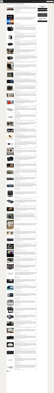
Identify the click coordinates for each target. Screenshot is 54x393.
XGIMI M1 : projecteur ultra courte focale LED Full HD (22, 270)
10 (42, 8)
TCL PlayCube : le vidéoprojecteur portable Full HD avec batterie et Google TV (25, 156)
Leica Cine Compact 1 (18, 189)
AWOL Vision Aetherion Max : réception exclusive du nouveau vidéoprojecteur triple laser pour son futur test (25, 342)
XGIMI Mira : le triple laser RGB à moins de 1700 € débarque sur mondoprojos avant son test (25, 92)
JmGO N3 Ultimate (17, 230)
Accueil (33, 1)
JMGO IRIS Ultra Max (17, 48)
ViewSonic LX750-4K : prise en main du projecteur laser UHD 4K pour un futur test (25, 328)
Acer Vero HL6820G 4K (18, 357)
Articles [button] (35, 1)
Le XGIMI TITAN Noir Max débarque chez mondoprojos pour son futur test (25, 258)
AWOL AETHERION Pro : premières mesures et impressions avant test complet (25, 169)
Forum (38, 1)
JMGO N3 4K (16, 299)
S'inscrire (44, 1)
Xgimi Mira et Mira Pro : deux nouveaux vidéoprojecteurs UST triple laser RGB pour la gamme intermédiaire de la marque (25, 107)
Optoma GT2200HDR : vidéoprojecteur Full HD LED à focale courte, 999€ (25, 55)
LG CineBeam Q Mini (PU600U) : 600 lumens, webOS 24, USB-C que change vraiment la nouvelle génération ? (25, 34)
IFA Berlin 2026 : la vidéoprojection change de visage (22, 99)
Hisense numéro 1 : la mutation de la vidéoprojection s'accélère (23, 198)
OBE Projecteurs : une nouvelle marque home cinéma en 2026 (23, 243)
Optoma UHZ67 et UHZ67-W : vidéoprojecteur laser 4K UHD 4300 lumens (25, 141)
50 (42, 12)
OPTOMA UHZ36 (17, 278)
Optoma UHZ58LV (17, 237)
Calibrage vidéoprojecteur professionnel (20, 250)
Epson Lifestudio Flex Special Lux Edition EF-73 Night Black (23, 320)
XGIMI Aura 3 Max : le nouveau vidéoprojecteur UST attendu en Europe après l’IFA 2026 (25, 206)
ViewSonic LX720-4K (17, 113)
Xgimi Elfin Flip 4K (17, 162)
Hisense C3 (16, 306)
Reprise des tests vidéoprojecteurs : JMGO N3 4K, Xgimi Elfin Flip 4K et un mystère (25, 121)
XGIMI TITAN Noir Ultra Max (18, 176)
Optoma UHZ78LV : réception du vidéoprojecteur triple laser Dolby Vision (24, 213)
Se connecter (40, 1)
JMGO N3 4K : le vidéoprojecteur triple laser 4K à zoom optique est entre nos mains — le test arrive (25, 148)
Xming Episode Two (17, 220)
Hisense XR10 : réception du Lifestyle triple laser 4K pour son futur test (24, 85)
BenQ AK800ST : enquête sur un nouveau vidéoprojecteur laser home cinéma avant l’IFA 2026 (25, 41)
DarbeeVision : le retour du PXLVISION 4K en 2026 (21, 285)
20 (42, 10)
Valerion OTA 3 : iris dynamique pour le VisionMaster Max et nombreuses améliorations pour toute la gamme (25, 26)
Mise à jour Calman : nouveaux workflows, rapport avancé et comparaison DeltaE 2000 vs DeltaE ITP (25, 349)
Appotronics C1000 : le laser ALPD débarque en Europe (22, 78)
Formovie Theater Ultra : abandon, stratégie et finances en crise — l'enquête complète (25, 13)
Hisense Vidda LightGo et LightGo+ (19, 134)
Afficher (42, 21)
